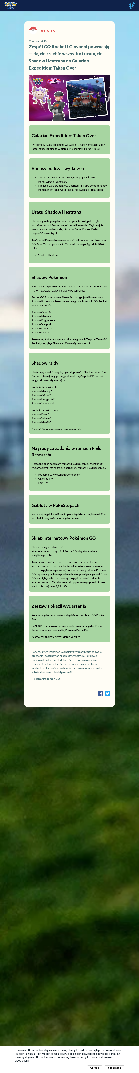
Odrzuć (94, 1067)
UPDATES (47, 31)
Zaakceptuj (115, 1067)
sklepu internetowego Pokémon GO (54, 551)
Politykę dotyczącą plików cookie (56, 1053)
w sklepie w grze (68, 636)
